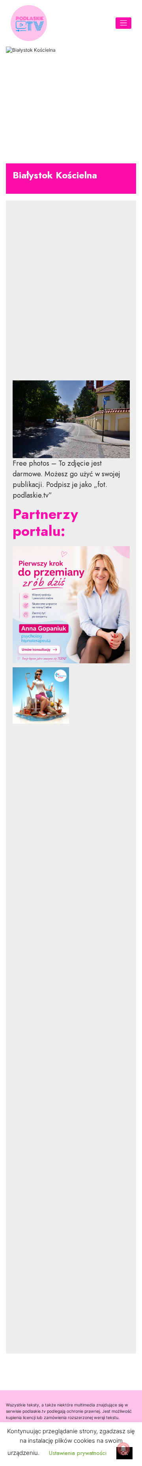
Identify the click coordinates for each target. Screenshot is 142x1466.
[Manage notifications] (123, 1448)
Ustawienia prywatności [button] (77, 1453)
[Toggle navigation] (124, 23)
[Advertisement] (71, 296)
